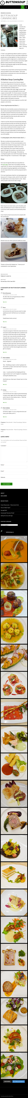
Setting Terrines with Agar (7, 515)
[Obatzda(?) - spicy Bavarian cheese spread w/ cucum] (14, 658)
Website (3, 477)
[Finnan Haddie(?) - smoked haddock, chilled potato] (14, 902)
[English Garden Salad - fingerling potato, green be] (14, 1066)
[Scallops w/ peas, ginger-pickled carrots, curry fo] (14, 930)
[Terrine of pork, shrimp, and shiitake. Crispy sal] (14, 984)
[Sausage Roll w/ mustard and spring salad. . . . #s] (14, 1011)
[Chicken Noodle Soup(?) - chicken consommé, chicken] (14, 630)
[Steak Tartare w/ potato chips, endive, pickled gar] (14, 794)
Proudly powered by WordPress (7, 1096)
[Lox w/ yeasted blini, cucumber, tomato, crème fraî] (14, 685)
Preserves (3, 13)
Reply (5, 302)
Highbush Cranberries (6, 275)
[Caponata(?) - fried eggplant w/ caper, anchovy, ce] (14, 603)
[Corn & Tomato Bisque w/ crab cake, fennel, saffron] (14, 549)
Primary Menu (26, 7)
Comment (4, 445)
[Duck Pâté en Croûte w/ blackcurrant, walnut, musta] (14, 821)
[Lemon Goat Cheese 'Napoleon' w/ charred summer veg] (14, 875)
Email (2, 471)
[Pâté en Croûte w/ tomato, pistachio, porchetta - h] (14, 957)
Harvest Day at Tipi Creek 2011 (8, 280)
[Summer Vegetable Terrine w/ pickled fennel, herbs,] (14, 1038)
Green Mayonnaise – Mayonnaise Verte (10, 505)
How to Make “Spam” (5, 507)
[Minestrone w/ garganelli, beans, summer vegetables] (14, 576)
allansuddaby (13, 21)
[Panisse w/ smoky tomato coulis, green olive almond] (14, 766)
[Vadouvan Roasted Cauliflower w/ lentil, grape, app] (14, 848)
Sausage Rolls (4, 510)
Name (2, 464)
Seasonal (8, 13)
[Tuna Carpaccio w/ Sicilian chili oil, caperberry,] (14, 712)
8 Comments (21, 21)
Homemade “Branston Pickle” (7, 513)
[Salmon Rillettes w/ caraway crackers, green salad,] (14, 739)
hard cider (5, 164)
